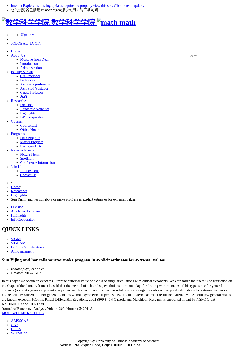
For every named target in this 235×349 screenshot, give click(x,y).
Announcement (22, 251)
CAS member (30, 76)
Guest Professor (31, 92)
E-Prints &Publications (27, 247)
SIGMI (16, 239)
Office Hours (29, 130)
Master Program (31, 142)
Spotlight (26, 158)
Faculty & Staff (22, 72)
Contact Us (28, 175)
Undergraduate (31, 146)
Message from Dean (34, 59)
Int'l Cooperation (32, 117)
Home (15, 51)
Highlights (27, 113)
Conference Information (37, 163)
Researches (19, 101)
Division (26, 105)
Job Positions (29, 171)
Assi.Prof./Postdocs (34, 88)
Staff (23, 97)
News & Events (22, 150)
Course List (28, 125)
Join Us (16, 167)
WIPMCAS (19, 333)
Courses (17, 121)
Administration (31, 68)
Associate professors (35, 84)
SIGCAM (18, 243)
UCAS (16, 329)
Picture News (30, 154)
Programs (18, 134)
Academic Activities (34, 109)
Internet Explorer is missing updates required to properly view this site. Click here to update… (79, 6)
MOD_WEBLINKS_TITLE (23, 313)
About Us (18, 55)
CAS (14, 325)
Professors (27, 80)
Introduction (29, 64)
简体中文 (27, 35)
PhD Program (30, 138)
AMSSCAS (19, 321)
